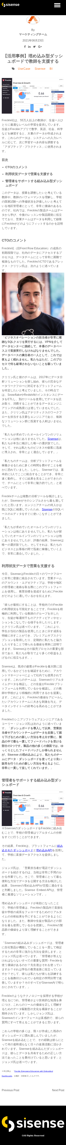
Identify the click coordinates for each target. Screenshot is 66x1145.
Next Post (58, 1090)
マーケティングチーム (33, 34)
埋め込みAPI (44, 850)
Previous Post (10, 1090)
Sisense (40, 68)
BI (51, 68)
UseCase (24, 68)
